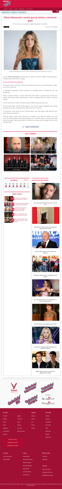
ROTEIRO (5, 412)
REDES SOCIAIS (46, 453)
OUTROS (44, 466)
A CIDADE (5, 9)
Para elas (19, 419)
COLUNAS (5, 453)
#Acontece (48, 425)
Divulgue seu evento (13, 442)
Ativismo (33, 416)
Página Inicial (5, 12)
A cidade (5, 416)
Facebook (44, 456)
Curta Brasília (6, 459)
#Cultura (48, 419)
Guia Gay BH (26, 468)
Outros (33, 428)
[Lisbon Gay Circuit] (48, 398)
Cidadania (5, 428)
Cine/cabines (6, 431)
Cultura (33, 419)
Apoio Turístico (21, 431)
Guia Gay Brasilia (27, 462)
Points (18, 422)
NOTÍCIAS (10, 9)
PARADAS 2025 (22, 9)
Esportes (5, 434)
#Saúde (47, 434)
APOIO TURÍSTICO (29, 9)
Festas (33, 425)
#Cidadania (48, 422)
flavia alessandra (34, 126)
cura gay (27, 126)
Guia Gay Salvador (27, 465)
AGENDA (20, 180)
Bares (4, 422)
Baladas (5, 419)
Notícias (14, 12)
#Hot (47, 428)
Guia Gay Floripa (27, 471)
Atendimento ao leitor (12, 445)
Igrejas (19, 416)
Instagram (44, 459)
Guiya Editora (26, 456)
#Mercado (48, 431)
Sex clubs (19, 428)
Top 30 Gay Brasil (7, 456)
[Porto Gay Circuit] (48, 403)
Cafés (4, 425)
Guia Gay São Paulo (28, 459)
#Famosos (22, 12)
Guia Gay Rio (26, 474)
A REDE (25, 453)
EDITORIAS (48, 412)
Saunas (19, 425)
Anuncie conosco (12, 439)
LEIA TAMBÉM (30, 133)
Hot (32, 422)
